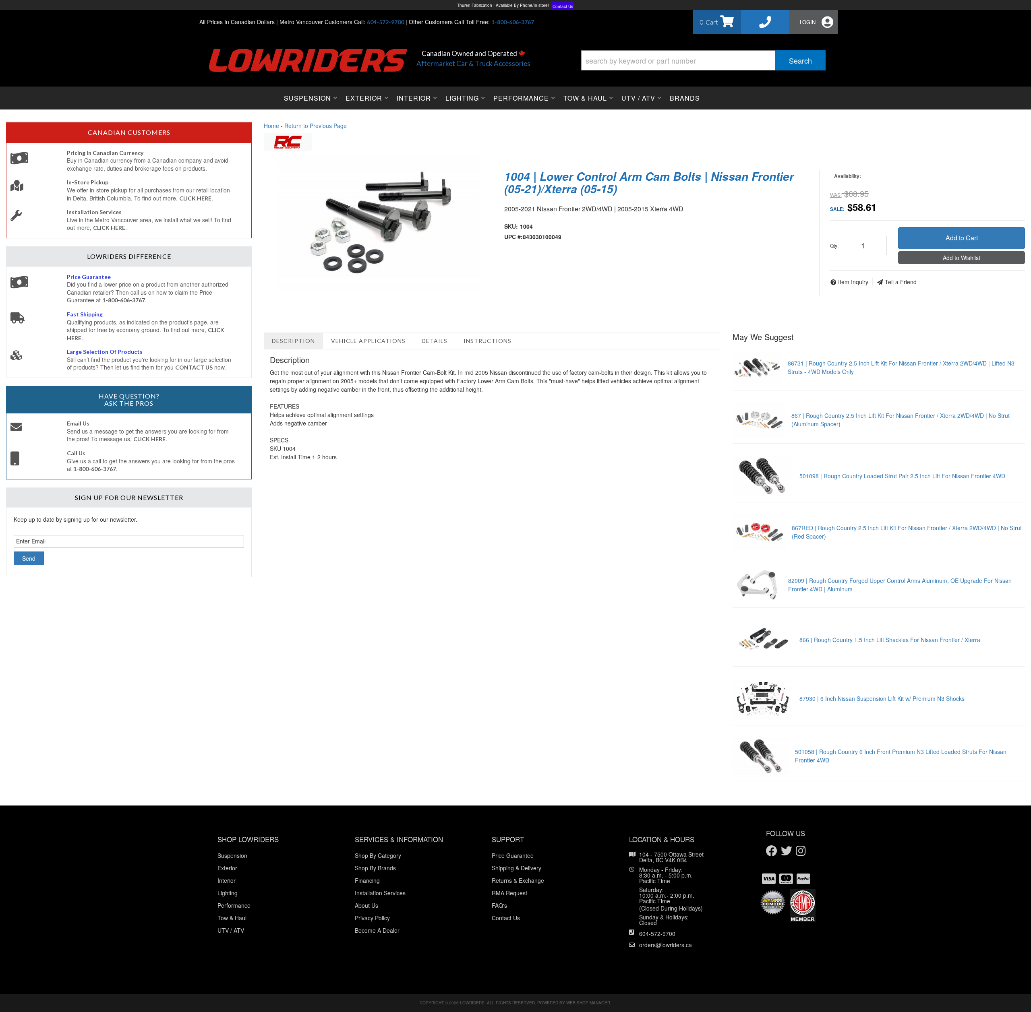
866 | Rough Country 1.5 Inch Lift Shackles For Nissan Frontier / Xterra (889, 640)
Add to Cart (962, 237)
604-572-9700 (657, 933)
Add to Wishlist (961, 258)
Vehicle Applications (368, 340)
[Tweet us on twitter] (786, 851)
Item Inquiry (853, 282)
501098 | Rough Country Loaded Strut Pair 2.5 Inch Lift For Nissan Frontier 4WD (902, 476)
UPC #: (513, 237)
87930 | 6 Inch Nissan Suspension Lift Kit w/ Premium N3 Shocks (882, 698)
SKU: (511, 226)
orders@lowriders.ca (665, 945)
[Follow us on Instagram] (801, 851)
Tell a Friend (901, 282)
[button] (703, 60)
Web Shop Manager (588, 1003)
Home (271, 126)
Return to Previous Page (315, 126)
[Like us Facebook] (771, 851)
